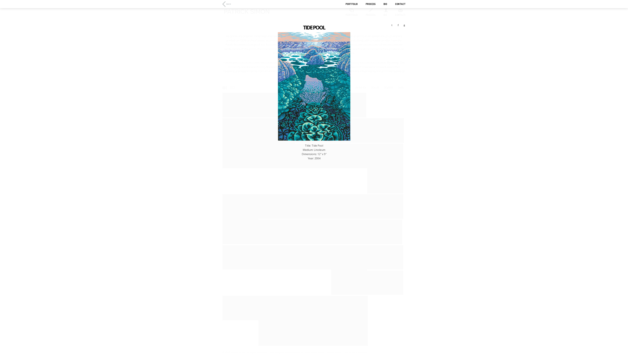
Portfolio (352, 4)
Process (370, 4)
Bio (385, 4)
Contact (400, 4)
